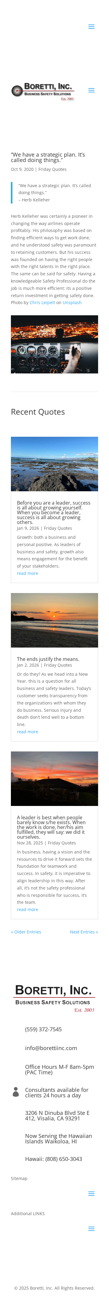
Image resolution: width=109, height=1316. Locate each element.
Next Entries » (84, 932)
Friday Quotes (52, 169)
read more (27, 573)
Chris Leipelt (42, 302)
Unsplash (72, 302)
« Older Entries (26, 932)
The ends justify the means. (48, 659)
